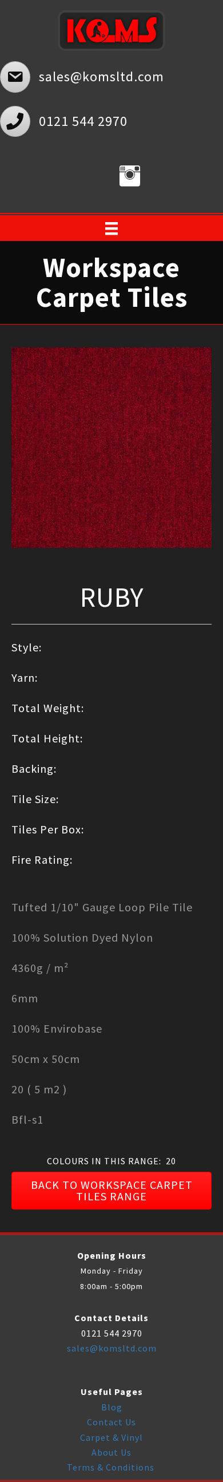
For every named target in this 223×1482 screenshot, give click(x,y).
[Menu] (111, 228)
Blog (111, 1407)
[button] (111, 1191)
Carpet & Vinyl (111, 1437)
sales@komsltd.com (112, 1348)
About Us (111, 1452)
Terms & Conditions (112, 1467)
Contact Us (111, 1422)
